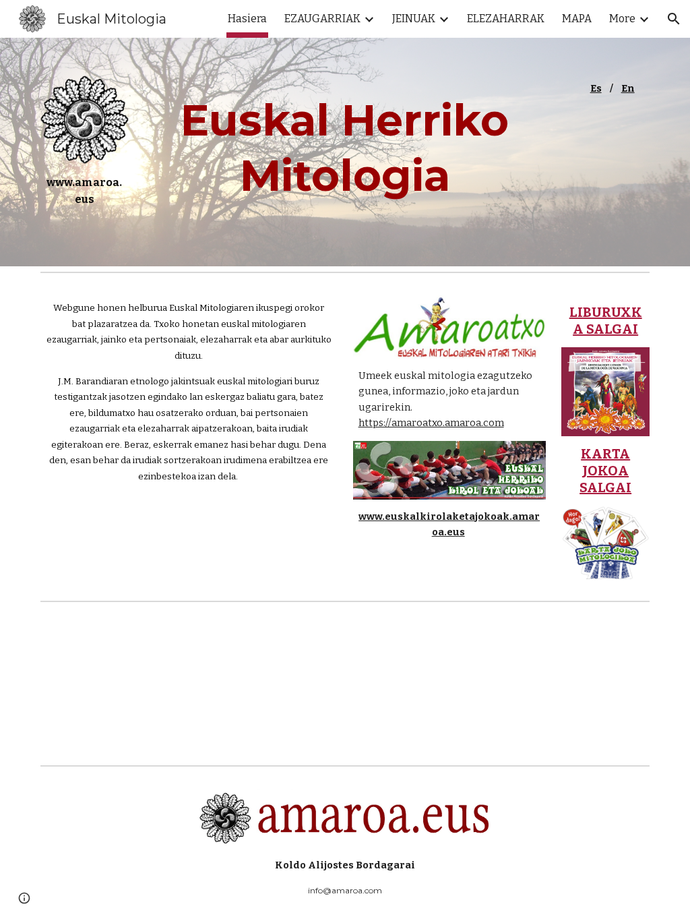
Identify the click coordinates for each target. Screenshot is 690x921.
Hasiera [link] (247, 18)
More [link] (622, 18)
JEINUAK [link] (413, 18)
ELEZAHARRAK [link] (505, 18)
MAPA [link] (577, 18)
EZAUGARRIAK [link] (322, 18)
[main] (84, 196)
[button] (674, 19)
